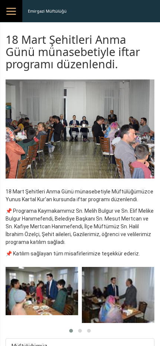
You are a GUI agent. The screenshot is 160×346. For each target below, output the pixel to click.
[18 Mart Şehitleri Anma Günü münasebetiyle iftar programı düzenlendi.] (42, 291)
